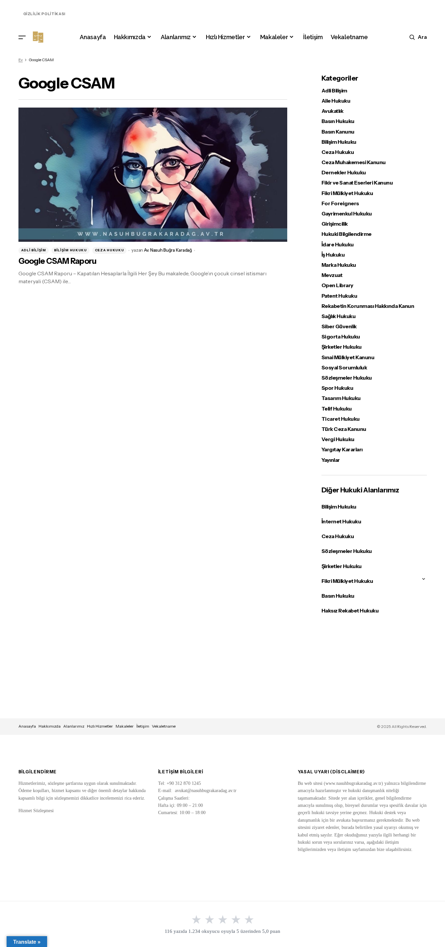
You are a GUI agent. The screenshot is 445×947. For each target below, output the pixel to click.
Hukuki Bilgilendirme (346, 234)
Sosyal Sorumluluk (344, 367)
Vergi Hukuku (337, 439)
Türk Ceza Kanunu (343, 429)
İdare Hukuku (337, 244)
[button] (22, 37)
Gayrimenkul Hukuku (346, 214)
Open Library (337, 285)
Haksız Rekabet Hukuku (350, 610)
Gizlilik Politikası (44, 14)
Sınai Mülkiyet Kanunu (348, 357)
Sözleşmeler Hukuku (346, 378)
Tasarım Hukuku (341, 398)
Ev (20, 59)
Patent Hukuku (339, 296)
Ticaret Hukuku (340, 419)
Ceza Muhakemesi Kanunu (353, 162)
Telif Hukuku (336, 409)
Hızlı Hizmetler (100, 726)
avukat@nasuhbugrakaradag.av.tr (205, 790)
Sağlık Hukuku (338, 316)
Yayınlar (330, 460)
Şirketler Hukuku (341, 347)
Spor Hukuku (337, 388)
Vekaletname (164, 726)
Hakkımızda (50, 726)
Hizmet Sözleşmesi (36, 810)
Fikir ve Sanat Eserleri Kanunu (357, 183)
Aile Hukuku (335, 101)
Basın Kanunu (337, 132)
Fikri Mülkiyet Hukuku (347, 193)
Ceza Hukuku (109, 250)
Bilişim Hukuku (70, 250)
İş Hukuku (333, 255)
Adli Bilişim (33, 250)
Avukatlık (332, 111)
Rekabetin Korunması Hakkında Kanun (367, 306)
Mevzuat (332, 275)
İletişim (142, 726)
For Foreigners (340, 203)
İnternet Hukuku (341, 521)
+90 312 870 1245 (184, 783)
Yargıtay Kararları (342, 449)
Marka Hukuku (338, 265)
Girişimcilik (334, 224)
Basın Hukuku (337, 121)
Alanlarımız (73, 726)
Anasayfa (27, 726)
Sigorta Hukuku (340, 337)
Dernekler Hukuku (343, 172)
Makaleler (125, 726)
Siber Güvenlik (339, 326)
